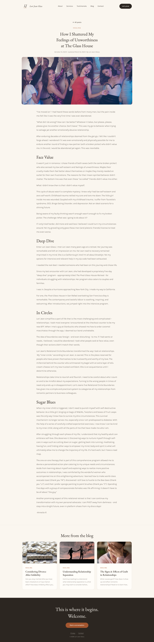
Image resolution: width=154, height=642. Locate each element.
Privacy (72, 633)
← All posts (77, 22)
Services (69, 6)
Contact (101, 6)
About (60, 6)
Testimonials (82, 6)
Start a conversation (77, 625)
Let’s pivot (125, 6)
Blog (92, 6)
